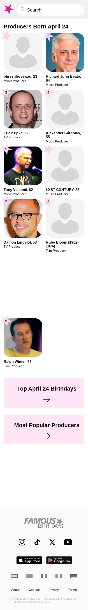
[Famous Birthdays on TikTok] (34, 542)
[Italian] (59, 576)
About (15, 589)
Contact (34, 589)
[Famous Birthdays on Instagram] (19, 542)
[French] (44, 576)
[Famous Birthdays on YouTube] (67, 542)
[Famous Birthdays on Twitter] (50, 542)
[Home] (44, 522)
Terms (72, 589)
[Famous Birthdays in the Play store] (59, 560)
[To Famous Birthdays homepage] (8, 9)
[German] (73, 576)
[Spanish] (14, 576)
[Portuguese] (29, 576)
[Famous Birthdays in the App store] (29, 560)
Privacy (54, 589)
